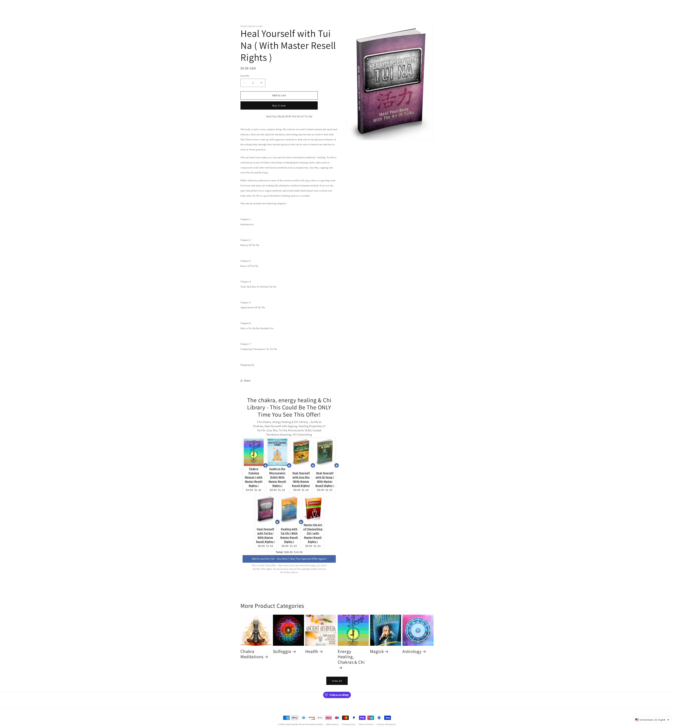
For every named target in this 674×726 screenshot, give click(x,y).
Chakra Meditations (251, 654)
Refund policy (332, 724)
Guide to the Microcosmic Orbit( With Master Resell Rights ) (277, 477)
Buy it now (279, 105)
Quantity (244, 75)
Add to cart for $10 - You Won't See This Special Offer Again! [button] (289, 559)
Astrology (412, 651)
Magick (377, 651)
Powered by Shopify (314, 724)
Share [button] (247, 380)
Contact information (386, 724)
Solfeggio (282, 651)
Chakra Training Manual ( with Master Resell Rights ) (254, 477)
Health (311, 651)
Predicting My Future (294, 724)
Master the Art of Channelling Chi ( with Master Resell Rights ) (312, 533)
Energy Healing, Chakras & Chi (351, 657)
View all (337, 680)
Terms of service (366, 724)
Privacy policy (348, 724)
